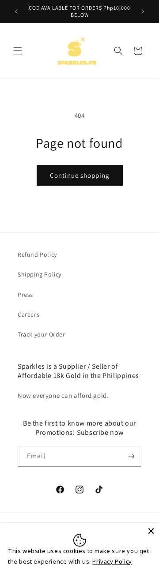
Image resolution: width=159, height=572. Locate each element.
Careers (28, 314)
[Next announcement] (142, 11)
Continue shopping (80, 175)
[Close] (151, 531)
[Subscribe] (131, 456)
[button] (17, 50)
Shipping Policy (39, 274)
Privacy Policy (112, 561)
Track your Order (41, 334)
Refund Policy (37, 254)
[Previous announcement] (16, 11)
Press (25, 295)
